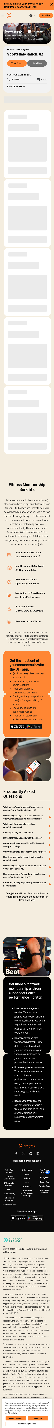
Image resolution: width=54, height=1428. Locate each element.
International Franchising (9, 1199)
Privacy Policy (44, 1178)
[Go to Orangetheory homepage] (14, 15)
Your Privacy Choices (27, 1424)
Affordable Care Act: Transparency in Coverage (27, 1193)
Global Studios (27, 1170)
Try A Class (17, 63)
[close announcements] (51, 4)
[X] (23, 1153)
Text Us (43, 79)
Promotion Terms (45, 1186)
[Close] (48, 1403)
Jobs (27, 1174)
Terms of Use (44, 1182)
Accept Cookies (16, 1418)
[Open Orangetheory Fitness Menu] (2, 15)
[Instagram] (30, 1153)
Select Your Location (9, 1171)
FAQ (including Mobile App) (9, 1184)
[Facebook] (16, 1153)
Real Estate (27, 1187)
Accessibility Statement (44, 1191)
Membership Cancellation (27, 1161)
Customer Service (9, 1204)
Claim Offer (31, 6)
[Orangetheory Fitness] (27, 1146)
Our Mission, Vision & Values (9, 1178)
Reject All (38, 1418)
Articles (27, 1178)
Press (9, 1190)
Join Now (37, 63)
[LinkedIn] (37, 1153)
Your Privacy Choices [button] (44, 1171)
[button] (32, 15)
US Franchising (9, 1194)
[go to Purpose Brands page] (13, 1240)
